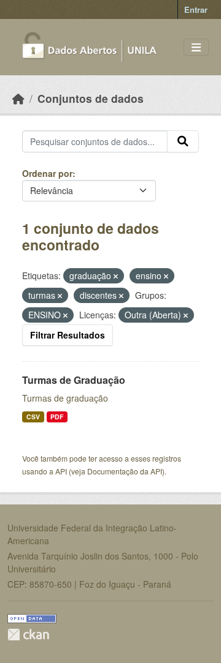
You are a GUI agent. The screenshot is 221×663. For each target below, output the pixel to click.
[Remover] (116, 276)
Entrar (195, 9)
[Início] (18, 98)
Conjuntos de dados (90, 98)
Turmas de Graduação (73, 380)
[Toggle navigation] (196, 47)
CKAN (28, 634)
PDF (56, 416)
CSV (33, 416)
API (61, 471)
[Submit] (183, 141)
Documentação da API (124, 471)
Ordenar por (47, 173)
